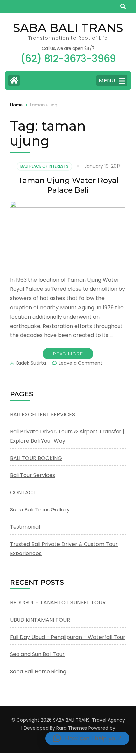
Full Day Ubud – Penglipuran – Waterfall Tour (67, 637)
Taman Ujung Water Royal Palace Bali (68, 185)
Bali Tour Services (32, 475)
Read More (68, 353)
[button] (87, 738)
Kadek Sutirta (31, 363)
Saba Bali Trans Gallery (40, 509)
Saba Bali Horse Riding (38, 671)
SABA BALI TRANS (68, 28)
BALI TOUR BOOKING (36, 458)
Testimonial (25, 527)
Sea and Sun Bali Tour (37, 654)
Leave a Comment (80, 363)
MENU (107, 80)
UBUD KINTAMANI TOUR (40, 620)
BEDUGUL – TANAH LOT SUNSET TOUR (58, 602)
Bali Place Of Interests (44, 166)
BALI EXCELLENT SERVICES (42, 414)
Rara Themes (71, 728)
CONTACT (23, 492)
